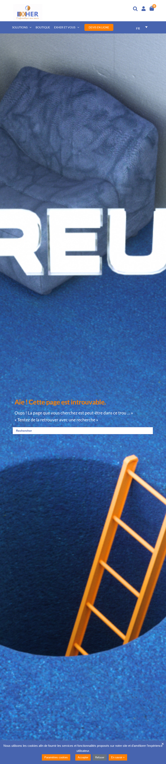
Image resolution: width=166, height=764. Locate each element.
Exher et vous (64, 27)
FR (138, 28)
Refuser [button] (99, 757)
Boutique (43, 27)
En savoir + (118, 757)
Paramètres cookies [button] (56, 757)
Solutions (20, 27)
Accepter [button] (83, 757)
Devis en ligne (99, 27)
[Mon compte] (144, 8)
